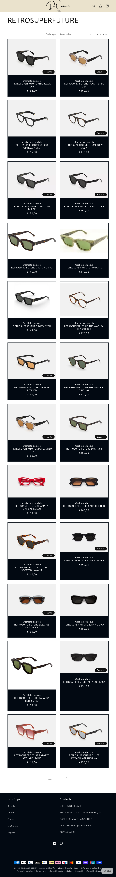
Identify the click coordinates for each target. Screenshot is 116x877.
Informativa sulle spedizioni (61, 871)
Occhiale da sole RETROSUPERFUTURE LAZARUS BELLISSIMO (32, 698)
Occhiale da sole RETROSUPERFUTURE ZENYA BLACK (84, 623)
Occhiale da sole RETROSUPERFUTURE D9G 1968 (84, 447)
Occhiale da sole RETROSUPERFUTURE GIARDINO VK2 (32, 266)
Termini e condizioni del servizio (31, 871)
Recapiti (79, 871)
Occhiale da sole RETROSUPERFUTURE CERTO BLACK (84, 205)
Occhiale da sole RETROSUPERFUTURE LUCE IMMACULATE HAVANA (84, 755)
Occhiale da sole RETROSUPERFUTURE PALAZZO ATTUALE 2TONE (31, 755)
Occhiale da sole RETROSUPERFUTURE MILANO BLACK (84, 680)
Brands (11, 806)
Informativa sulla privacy (92, 868)
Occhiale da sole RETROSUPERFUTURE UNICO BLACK (84, 559)
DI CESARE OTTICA (29, 868)
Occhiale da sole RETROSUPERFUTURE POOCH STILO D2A (84, 83)
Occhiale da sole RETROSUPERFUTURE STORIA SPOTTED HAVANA (31, 567)
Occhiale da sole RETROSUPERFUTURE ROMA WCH (32, 324)
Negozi (11, 832)
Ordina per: (51, 34)
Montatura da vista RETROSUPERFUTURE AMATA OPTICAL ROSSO (31, 506)
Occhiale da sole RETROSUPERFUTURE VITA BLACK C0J (32, 83)
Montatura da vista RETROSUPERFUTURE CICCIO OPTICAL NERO (32, 145)
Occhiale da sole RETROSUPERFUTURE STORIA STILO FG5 (32, 448)
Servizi (10, 812)
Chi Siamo (12, 825)
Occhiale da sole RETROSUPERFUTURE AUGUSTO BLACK (32, 206)
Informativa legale (93, 871)
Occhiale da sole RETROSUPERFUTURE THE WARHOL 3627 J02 (84, 387)
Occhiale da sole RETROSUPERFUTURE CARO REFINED (84, 504)
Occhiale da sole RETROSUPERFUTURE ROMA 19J (84, 266)
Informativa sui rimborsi (68, 868)
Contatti (11, 819)
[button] (9, 6)
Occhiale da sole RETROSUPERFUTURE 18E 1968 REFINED (31, 387)
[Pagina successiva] (66, 777)
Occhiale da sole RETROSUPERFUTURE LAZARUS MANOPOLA (32, 624)
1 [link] (50, 777)
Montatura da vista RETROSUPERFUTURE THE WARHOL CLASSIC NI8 (84, 326)
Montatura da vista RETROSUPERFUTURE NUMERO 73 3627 (84, 145)
